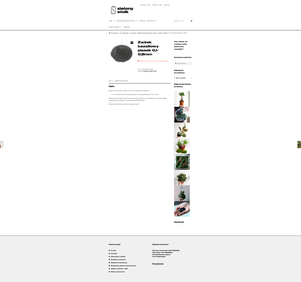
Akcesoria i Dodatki (162, 33)
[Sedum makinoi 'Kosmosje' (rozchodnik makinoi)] (183, 177)
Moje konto (166, 5)
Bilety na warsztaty (181, 78)
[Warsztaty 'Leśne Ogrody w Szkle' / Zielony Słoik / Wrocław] (183, 193)
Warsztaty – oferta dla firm (147, 21)
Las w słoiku (133, 33)
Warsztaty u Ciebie (118, 256)
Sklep (110, 21)
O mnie (113, 250)
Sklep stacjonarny (118, 271)
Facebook (179, 222)
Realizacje (127, 27)
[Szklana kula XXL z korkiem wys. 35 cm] (183, 115)
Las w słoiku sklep (124, 33)
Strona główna (114, 33)
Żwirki (155, 71)
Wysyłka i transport (118, 259)
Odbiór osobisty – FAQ (119, 268)
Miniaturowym (140, 100)
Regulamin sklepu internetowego (123, 265)
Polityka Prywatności (119, 262)
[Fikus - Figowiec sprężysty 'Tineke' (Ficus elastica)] (183, 130)
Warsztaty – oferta (157, 5)
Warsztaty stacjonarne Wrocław (126, 21)
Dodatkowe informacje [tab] (121, 81)
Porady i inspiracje (114, 27)
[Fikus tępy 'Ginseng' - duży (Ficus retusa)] (183, 99)
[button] (132, 42)
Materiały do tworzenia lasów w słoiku (146, 33)
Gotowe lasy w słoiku (145, 5)
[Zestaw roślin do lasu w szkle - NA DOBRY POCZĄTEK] (183, 146)
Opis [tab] (110, 81)
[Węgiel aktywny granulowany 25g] (183, 209)
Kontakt (114, 253)
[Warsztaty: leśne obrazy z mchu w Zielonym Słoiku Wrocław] (183, 162)
